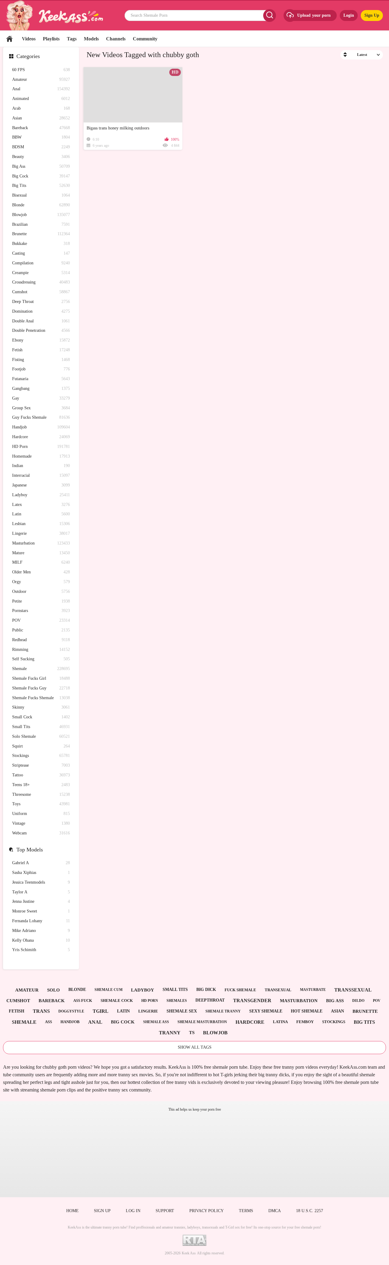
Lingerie (41, 533)
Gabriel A (41, 863)
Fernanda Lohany (41, 921)
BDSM (41, 147)
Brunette (41, 234)
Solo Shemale (41, 736)
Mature (41, 553)
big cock (123, 1021)
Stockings (41, 755)
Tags (72, 38)
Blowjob (41, 214)
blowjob (215, 1032)
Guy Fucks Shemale (41, 417)
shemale (24, 1022)
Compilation (41, 263)
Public (41, 630)
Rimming (41, 649)
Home (9, 39)
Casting (41, 253)
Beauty (41, 156)
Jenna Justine (41, 901)
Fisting (41, 359)
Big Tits (41, 185)
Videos (29, 38)
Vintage (41, 823)
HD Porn (41, 446)
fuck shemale (240, 990)
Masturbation (41, 543)
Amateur (41, 79)
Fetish (41, 350)
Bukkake (41, 243)
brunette (365, 1011)
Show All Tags (195, 1047)
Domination (41, 311)
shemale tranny (223, 1011)
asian (337, 1011)
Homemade (41, 456)
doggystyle (71, 1011)
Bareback (41, 127)
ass (48, 1021)
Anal (41, 89)
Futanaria (41, 378)
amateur (27, 990)
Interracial (41, 475)
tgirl (100, 1011)
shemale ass (156, 1022)
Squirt (41, 746)
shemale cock (117, 1000)
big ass (335, 1000)
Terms (246, 1210)
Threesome (41, 794)
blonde (77, 989)
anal (95, 1022)
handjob (70, 1021)
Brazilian (41, 224)
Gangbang (41, 388)
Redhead (41, 640)
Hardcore (41, 437)
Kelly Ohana (41, 940)
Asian (41, 118)
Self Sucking (41, 659)
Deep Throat (41, 301)
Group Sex (41, 408)
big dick (206, 989)
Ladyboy (41, 495)
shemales (177, 1001)
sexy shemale (265, 1011)
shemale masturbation (202, 1022)
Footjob (41, 369)
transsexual (353, 989)
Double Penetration (41, 330)
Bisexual (41, 195)
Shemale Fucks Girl (41, 678)
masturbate (313, 990)
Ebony (41, 340)
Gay (41, 398)
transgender (252, 1000)
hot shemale (306, 1011)
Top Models (29, 850)
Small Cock (41, 717)
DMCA (274, 1210)
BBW (41, 137)
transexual (278, 990)
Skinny (41, 707)
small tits (175, 989)
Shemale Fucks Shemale (41, 698)
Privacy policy (206, 1210)
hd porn (149, 1001)
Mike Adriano (41, 930)
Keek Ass (189, 1253)
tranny (170, 1032)
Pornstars (41, 610)
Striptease (41, 765)
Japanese (41, 485)
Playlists (51, 38)
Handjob (41, 427)
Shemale (41, 668)
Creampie (41, 272)
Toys (41, 804)
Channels (116, 38)
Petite (41, 601)
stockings (333, 1021)
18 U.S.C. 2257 (309, 1210)
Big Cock (41, 176)
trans (41, 1011)
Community (145, 38)
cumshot (18, 1000)
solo (53, 990)
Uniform (41, 813)
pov (376, 1001)
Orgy (41, 581)
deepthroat (210, 1000)
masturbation (299, 1000)
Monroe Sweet (41, 911)
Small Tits (41, 726)
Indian (41, 465)
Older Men (41, 572)
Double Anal (41, 321)
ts (191, 1032)
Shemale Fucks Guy (41, 688)
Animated (41, 98)
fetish (16, 1011)
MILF (41, 562)
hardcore (250, 1022)
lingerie (148, 1011)
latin (123, 1011)
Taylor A (41, 892)
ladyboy (142, 990)
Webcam (41, 833)
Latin (41, 514)
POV (41, 620)
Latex (41, 504)
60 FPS (41, 69)
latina (280, 1021)
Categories (28, 56)
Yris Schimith (41, 949)
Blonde (41, 205)
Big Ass (41, 166)
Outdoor (41, 591)
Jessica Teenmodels (41, 882)
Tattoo (41, 775)
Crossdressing (41, 282)
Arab (41, 108)
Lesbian (41, 523)
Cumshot (41, 292)
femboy (305, 1021)
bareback (52, 1000)
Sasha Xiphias (41, 872)
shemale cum (108, 990)
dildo (358, 1001)
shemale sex (182, 1011)
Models (91, 38)
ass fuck (82, 1000)
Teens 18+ (41, 784)
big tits (364, 1022)
